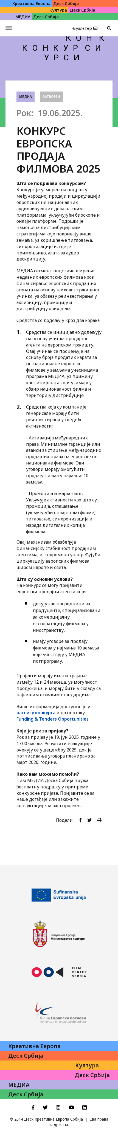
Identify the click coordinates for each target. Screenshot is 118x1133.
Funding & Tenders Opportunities (52, 719)
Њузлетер (81, 28)
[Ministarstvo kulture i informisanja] (59, 933)
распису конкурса (35, 713)
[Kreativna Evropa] (59, 895)
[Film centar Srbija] (59, 972)
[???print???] (99, 820)
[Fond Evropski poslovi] (59, 1011)
